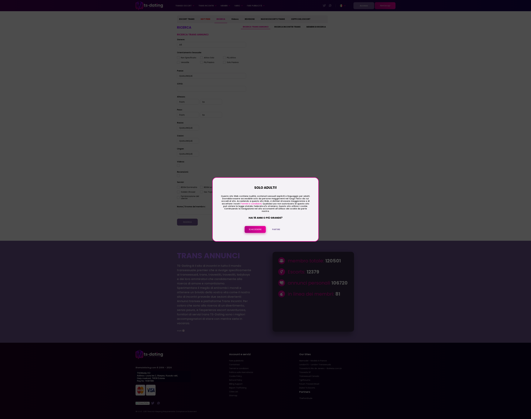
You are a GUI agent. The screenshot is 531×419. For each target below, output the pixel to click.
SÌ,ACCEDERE (255, 229)
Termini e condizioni (251, 203)
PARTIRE (276, 229)
